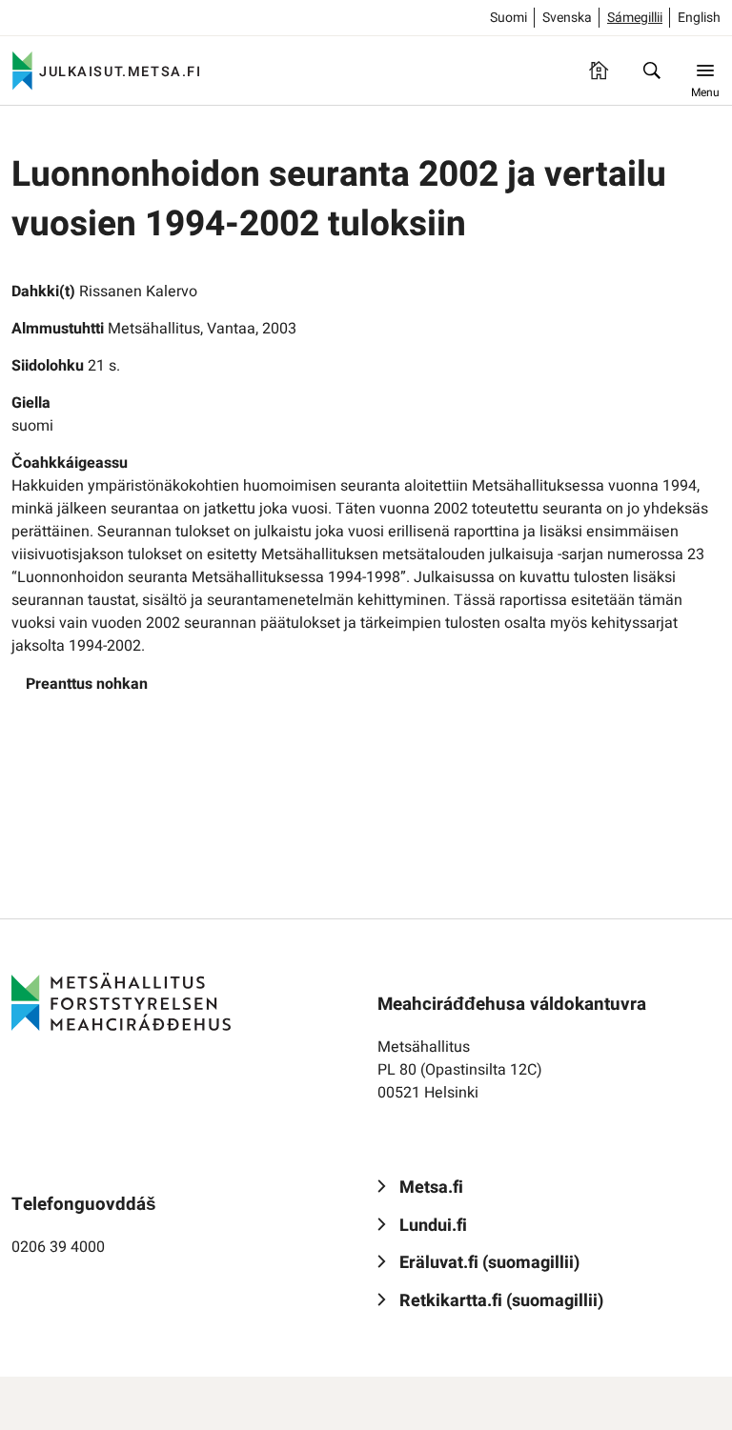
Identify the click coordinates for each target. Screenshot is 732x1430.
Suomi (508, 18)
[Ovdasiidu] (598, 70)
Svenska (567, 18)
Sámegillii (634, 18)
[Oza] (652, 70)
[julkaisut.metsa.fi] (121, 1002)
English (699, 18)
